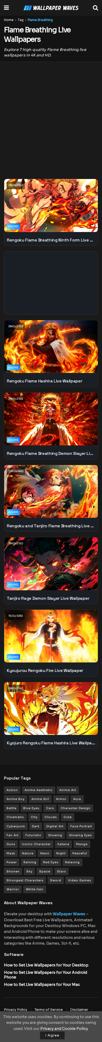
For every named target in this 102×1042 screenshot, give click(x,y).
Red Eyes (50, 862)
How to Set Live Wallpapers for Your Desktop (46, 965)
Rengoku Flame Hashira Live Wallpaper (44, 381)
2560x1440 (16, 471)
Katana (63, 844)
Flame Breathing (40, 20)
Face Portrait (81, 826)
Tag (21, 20)
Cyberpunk (16, 826)
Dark (35, 826)
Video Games (79, 880)
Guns (11, 844)
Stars (61, 871)
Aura (77, 799)
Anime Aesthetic (39, 790)
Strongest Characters (25, 880)
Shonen (13, 871)
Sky (29, 871)
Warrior (13, 889)
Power (12, 862)
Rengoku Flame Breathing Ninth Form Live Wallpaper (51, 240)
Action (12, 790)
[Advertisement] (51, 117)
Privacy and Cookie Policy (64, 1028)
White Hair (34, 889)
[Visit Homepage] (51, 8)
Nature (27, 853)
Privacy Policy (15, 1009)
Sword (55, 880)
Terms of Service (49, 1009)
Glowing (55, 835)
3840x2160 (15, 185)
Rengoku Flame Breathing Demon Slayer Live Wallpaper (51, 453)
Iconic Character (36, 844)
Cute (68, 817)
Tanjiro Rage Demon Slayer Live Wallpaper (48, 598)
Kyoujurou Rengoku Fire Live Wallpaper (45, 670)
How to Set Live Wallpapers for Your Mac (42, 984)
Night (61, 853)
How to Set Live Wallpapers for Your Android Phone (45, 975)
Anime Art (67, 790)
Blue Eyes (31, 808)
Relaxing (72, 862)
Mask (11, 853)
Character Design (75, 808)
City (34, 817)
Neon (44, 853)
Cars (50, 808)
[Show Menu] (6, 8)
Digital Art (55, 826)
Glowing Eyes (80, 835)
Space (44, 871)
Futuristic (33, 835)
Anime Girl (40, 799)
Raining (30, 862)
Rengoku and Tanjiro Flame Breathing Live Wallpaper (51, 526)
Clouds (50, 817)
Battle (11, 808)
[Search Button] (95, 8)
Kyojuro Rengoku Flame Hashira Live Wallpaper (51, 743)
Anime (13, 226)
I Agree (52, 1035)
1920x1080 (15, 616)
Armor (61, 799)
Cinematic (15, 817)
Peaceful (79, 853)
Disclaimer (79, 1009)
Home (9, 20)
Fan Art (13, 835)
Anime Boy (16, 799)
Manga (82, 844)
